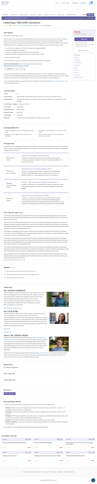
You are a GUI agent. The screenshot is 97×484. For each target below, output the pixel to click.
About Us (29, 472)
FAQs (24, 472)
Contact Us (60, 472)
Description (5, 14)
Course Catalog (65, 3)
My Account (84, 3)
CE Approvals (75, 3)
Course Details (13, 14)
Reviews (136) (61, 14)
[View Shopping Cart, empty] (91, 3)
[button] (94, 3)
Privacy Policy (36, 472)
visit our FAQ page (57, 81)
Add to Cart (90, 14)
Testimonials (52, 472)
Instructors (53, 14)
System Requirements (71, 14)
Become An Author (69, 472)
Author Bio (46, 14)
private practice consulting (46, 353)
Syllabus (40, 14)
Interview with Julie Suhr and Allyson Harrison (16, 66)
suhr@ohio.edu (7, 332)
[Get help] (93, 480)
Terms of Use (44, 472)
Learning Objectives (23, 14)
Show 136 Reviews (9, 393)
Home (57, 3)
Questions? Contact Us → (84, 50)
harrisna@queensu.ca (16, 308)
